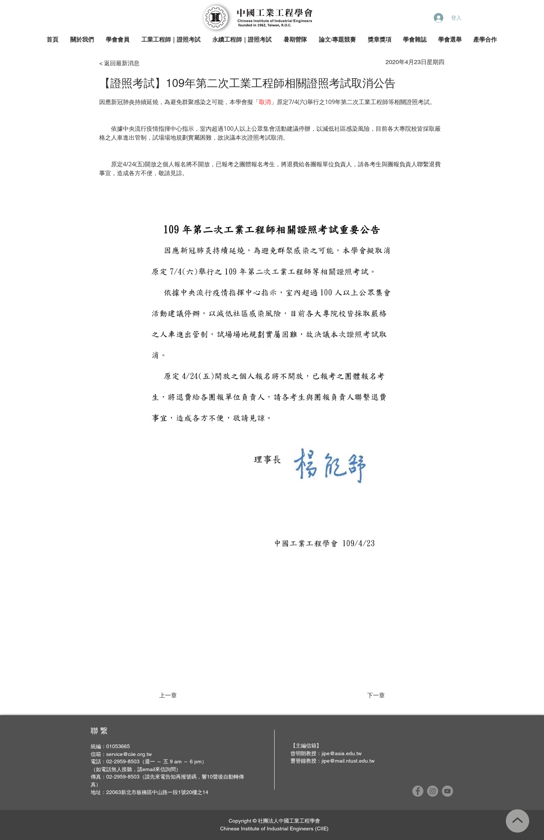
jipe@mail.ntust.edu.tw (348, 761)
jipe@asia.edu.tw (342, 753)
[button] (82, 39)
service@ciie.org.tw (129, 754)
